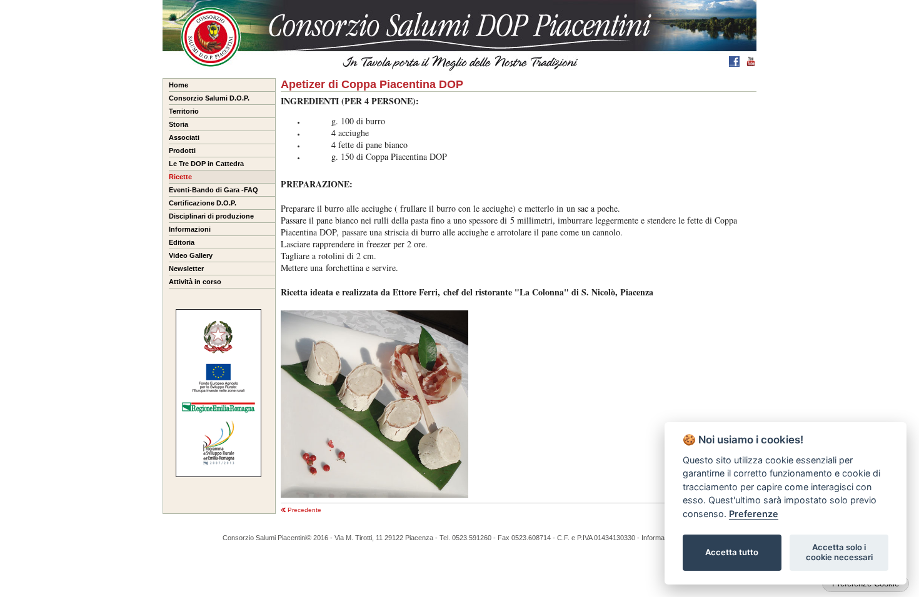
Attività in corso (195, 281)
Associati (184, 137)
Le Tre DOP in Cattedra (206, 163)
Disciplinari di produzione (211, 216)
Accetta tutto (731, 552)
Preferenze (753, 513)
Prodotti (182, 150)
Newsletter (186, 268)
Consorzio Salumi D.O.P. (209, 98)
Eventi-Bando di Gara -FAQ (213, 190)
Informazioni (190, 229)
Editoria (181, 242)
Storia (178, 124)
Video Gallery (191, 255)
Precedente (303, 509)
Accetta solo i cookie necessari (839, 552)
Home (178, 85)
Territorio (184, 111)
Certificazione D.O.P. (202, 203)
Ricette (180, 176)
